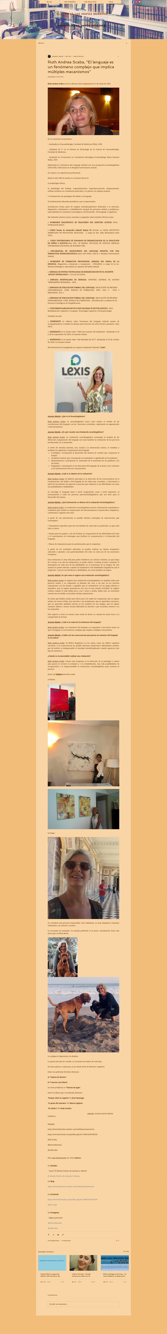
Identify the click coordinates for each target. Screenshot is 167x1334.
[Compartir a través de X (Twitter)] (53, 1235)
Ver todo (126, 1251)
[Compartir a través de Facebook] (49, 1235)
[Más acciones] (118, 56)
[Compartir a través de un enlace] (63, 1235)
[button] (126, 43)
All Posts (41, 43)
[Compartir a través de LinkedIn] (58, 1235)
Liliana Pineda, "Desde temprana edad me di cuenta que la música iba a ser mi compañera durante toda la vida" (83, 1275)
